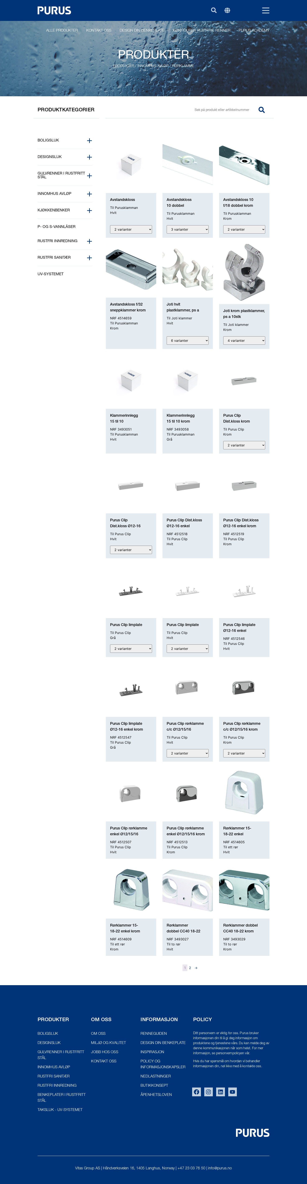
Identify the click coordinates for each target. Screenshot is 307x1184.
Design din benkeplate (142, 31)
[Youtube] (232, 1092)
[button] (213, 10)
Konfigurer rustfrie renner (201, 31)
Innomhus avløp (153, 66)
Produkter (123, 66)
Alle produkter (62, 31)
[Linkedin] (220, 1092)
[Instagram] (208, 1092)
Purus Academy (254, 31)
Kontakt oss (98, 31)
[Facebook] (196, 1092)
